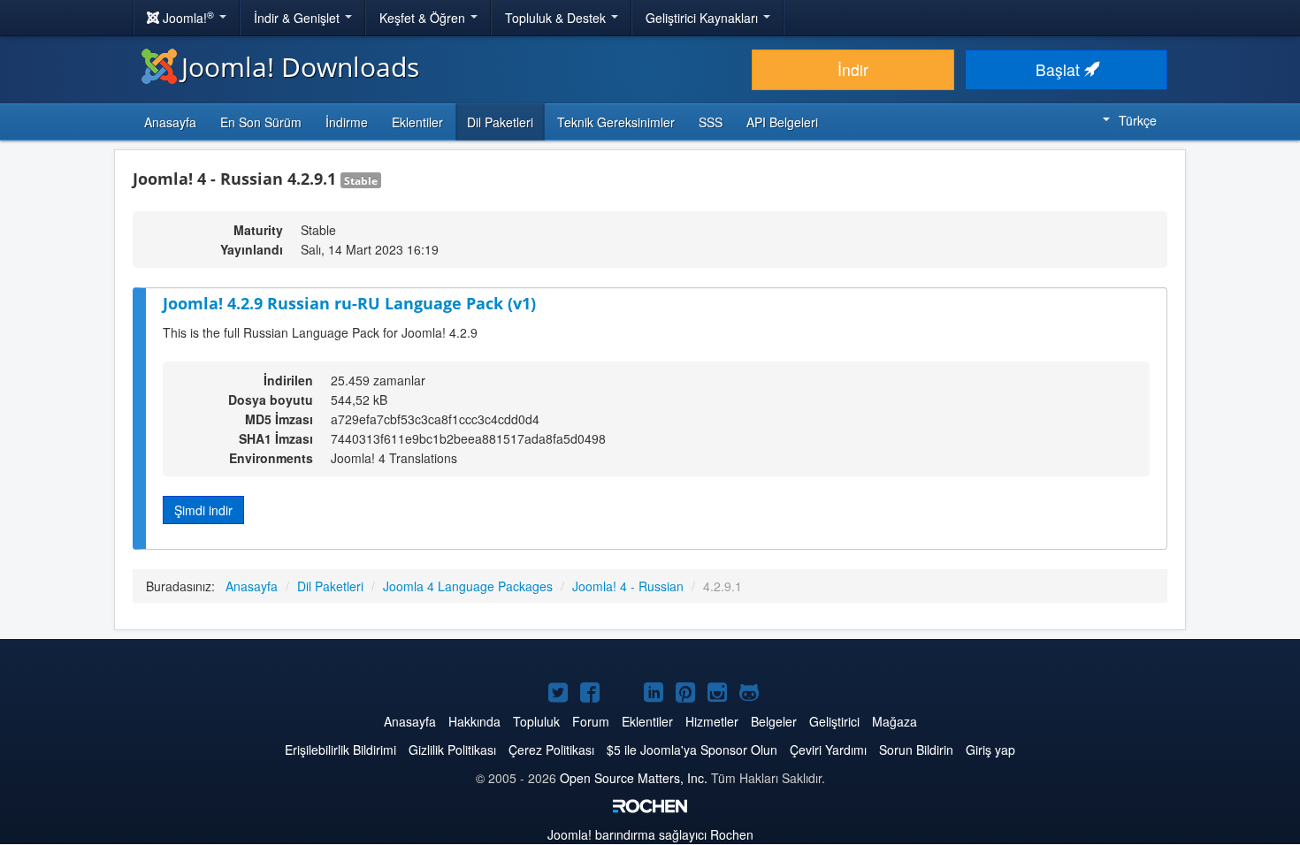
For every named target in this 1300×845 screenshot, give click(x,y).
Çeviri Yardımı (828, 749)
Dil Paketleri (500, 122)
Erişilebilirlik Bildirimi (340, 749)
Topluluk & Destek (557, 18)
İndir (852, 69)
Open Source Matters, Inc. (633, 778)
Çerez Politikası (551, 749)
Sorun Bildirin (916, 749)
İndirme (346, 122)
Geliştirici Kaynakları (703, 18)
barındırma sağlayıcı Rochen (650, 834)
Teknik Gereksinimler (616, 122)
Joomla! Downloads (300, 67)
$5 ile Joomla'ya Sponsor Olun (692, 749)
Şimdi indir (203, 510)
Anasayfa (170, 122)
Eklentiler (417, 122)
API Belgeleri (782, 122)
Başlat (1060, 69)
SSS (711, 122)
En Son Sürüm (261, 122)
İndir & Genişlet (298, 18)
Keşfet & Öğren (424, 18)
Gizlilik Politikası (452, 749)
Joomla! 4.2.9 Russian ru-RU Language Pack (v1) (349, 303)
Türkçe (1138, 120)
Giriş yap (990, 749)
